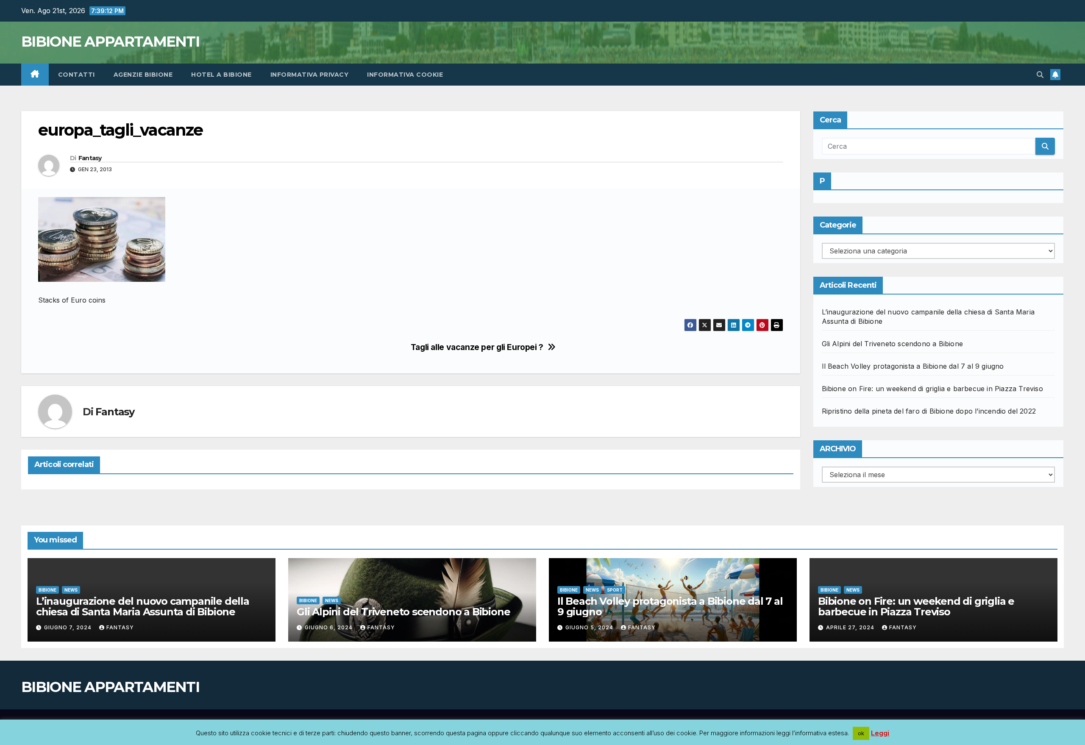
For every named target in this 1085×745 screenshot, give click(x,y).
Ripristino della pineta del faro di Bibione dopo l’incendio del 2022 (929, 411)
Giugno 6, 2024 (329, 627)
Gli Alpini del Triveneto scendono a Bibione (892, 343)
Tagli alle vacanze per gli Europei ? (477, 347)
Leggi (880, 733)
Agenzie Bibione (143, 74)
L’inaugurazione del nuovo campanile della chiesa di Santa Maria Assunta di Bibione (142, 606)
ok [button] (861, 733)
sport (615, 589)
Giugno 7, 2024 (68, 627)
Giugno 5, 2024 (590, 627)
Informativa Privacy (309, 74)
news (71, 589)
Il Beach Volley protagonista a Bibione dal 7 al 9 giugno (913, 366)
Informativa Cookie (405, 74)
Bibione (47, 589)
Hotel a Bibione (221, 74)
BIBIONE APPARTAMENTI (110, 41)
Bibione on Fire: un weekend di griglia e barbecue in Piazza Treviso (932, 388)
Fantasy (90, 158)
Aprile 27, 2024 (851, 627)
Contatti (76, 74)
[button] (1040, 74)
